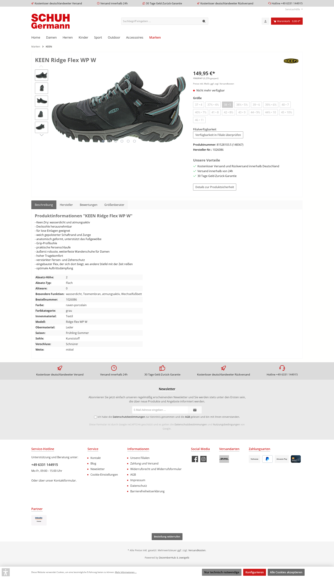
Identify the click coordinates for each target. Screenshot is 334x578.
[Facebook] (195, 459)
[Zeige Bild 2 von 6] (109, 141)
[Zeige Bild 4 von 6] (122, 141)
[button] (6, 572)
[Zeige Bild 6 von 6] (134, 141)
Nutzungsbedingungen (226, 424)
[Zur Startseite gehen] (50, 21)
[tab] (43, 204)
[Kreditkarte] (296, 459)
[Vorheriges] (54, 106)
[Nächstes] (183, 106)
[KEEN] (291, 60)
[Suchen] (204, 21)
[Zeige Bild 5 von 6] (128, 141)
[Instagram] (203, 459)
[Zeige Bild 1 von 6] (103, 141)
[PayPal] (267, 459)
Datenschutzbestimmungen (190, 424)
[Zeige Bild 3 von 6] (115, 141)
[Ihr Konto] (265, 21)
